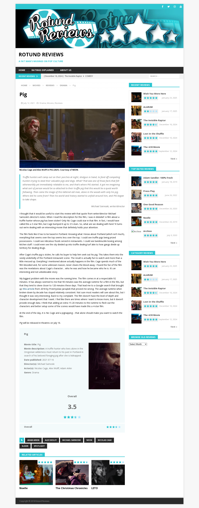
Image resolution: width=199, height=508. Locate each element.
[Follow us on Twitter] (168, 6)
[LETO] (108, 472)
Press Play (149, 191)
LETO (94, 488)
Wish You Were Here (154, 93)
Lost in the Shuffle (153, 133)
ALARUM (148, 107)
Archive (147, 231)
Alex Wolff (51, 440)
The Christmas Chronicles (72, 488)
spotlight (39, 446)
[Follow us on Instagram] (174, 6)
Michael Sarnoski (71, 440)
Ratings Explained (43, 70)
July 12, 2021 (29, 103)
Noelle (23, 488)
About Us (65, 70)
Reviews (50, 85)
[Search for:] (164, 75)
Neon (89, 440)
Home (22, 70)
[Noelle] (36, 472)
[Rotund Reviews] (99, 46)
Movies (36, 85)
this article (28, 288)
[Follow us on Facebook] (162, 6)
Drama (43, 103)
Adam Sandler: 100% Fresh (158, 177)
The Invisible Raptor (154, 120)
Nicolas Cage (105, 440)
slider (25, 446)
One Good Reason (153, 204)
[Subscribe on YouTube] (180, 6)
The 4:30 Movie (151, 147)
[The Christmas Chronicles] (72, 472)
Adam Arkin (33, 440)
